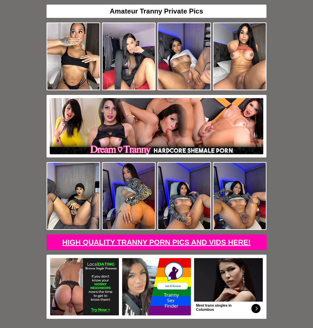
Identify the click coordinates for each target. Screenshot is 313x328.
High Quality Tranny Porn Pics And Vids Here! (156, 242)
